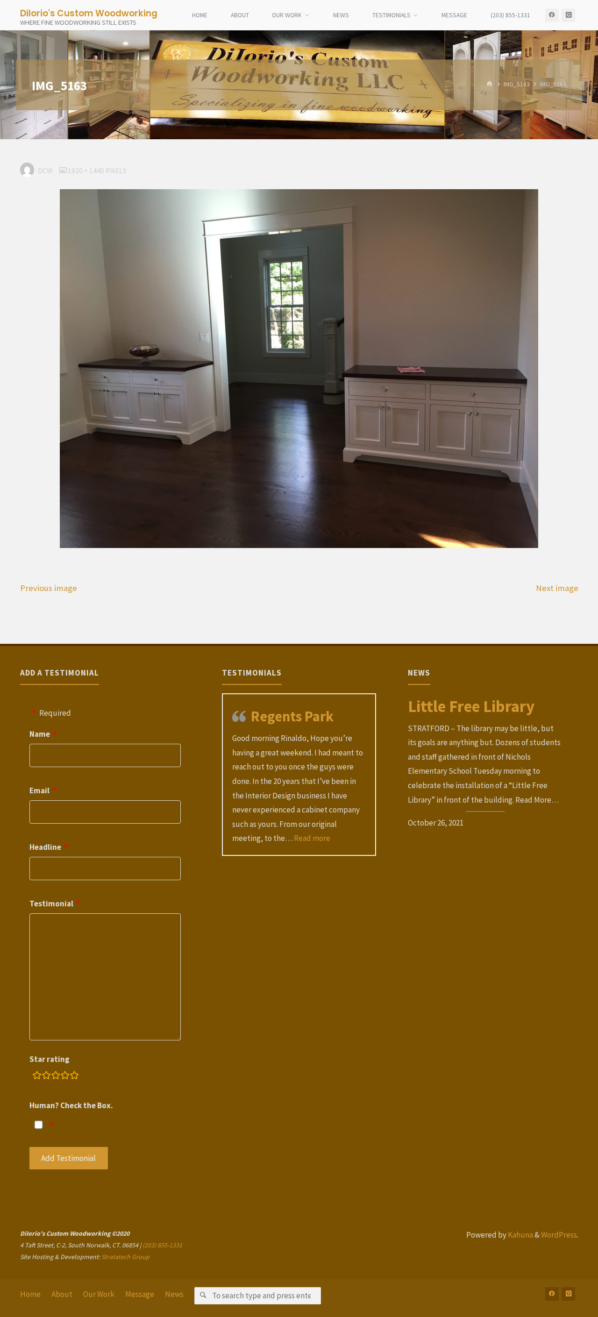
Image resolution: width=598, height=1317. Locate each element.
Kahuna (519, 1235)
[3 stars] (55, 1076)
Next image (557, 588)
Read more (312, 838)
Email (39, 790)
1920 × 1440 (87, 170)
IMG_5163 (517, 85)
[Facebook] (552, 15)
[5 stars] (74, 1076)
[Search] (203, 1295)
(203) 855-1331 (162, 1245)
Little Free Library (471, 706)
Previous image (48, 588)
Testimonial (51, 903)
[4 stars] (65, 1076)
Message (139, 1294)
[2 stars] (46, 1076)
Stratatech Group (125, 1257)
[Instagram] (568, 15)
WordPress (559, 1235)
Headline (45, 847)
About (61, 1294)
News (174, 1294)
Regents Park (292, 716)
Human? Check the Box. (71, 1105)
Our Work (98, 1294)
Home (30, 1294)
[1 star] (37, 1076)
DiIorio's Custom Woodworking (88, 13)
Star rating (49, 1059)
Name (39, 734)
